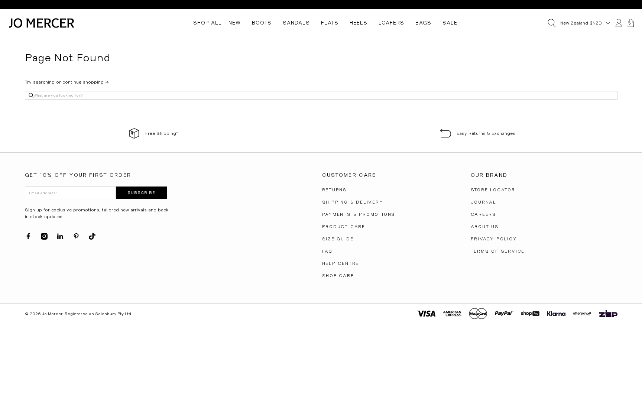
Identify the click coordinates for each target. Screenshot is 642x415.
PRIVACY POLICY (494, 238)
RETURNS (334, 189)
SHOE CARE (338, 275)
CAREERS (484, 214)
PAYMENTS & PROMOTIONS (359, 214)
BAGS (423, 23)
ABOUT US (485, 226)
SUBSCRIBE (141, 192)
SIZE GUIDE (338, 238)
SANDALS (296, 23)
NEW (234, 23)
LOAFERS (391, 23)
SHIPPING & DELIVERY (352, 202)
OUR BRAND (489, 175)
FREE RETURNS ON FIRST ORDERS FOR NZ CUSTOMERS (321, 5)
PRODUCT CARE (344, 226)
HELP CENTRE (340, 263)
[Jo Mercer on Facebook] (28, 238)
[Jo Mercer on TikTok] (92, 238)
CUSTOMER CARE (349, 175)
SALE (449, 23)
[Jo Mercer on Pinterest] (76, 238)
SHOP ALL (207, 23)
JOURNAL (484, 202)
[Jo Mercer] (41, 23)
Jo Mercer (52, 313)
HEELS (358, 23)
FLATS (329, 23)
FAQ (327, 251)
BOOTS (262, 23)
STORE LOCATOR (493, 189)
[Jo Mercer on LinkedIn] (60, 238)
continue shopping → (85, 82)
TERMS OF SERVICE (498, 251)
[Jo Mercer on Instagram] (44, 238)
